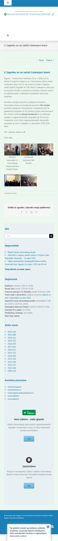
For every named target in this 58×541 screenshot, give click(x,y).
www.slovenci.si (14, 390)
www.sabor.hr (13, 399)
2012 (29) (12, 362)
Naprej (49, 60)
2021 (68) (12, 334)
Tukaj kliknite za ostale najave (17, 269)
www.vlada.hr (13, 396)
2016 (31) (12, 350)
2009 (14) (12, 371)
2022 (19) (12, 331)
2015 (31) (12, 353)
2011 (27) (12, 365)
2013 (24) (12, 359)
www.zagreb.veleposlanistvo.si (21, 393)
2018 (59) (12, 344)
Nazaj (41, 60)
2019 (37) (12, 340)
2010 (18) (12, 368)
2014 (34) (12, 356)
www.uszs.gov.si (14, 387)
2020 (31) (12, 337)
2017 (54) (12, 346)
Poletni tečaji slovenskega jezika (21, 252)
